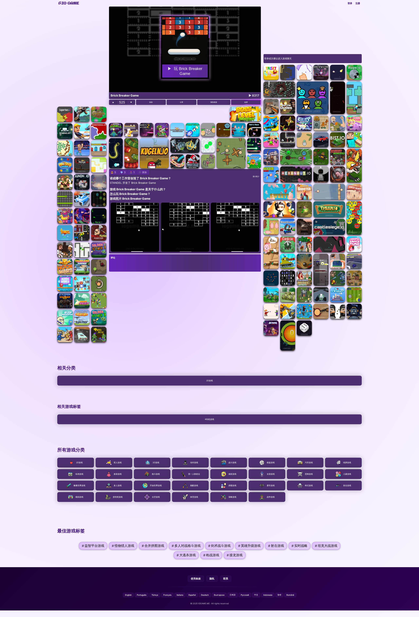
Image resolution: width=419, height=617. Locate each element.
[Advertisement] (81, 56)
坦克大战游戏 (326, 546)
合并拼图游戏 (153, 546)
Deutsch (205, 595)
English (128, 595)
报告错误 (213, 102)
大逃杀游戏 (186, 555)
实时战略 (299, 546)
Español (192, 595)
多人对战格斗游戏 (186, 546)
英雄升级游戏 (249, 546)
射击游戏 (276, 546)
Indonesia (267, 595)
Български (219, 595)
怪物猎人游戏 (123, 546)
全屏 (246, 102)
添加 (151, 102)
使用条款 (196, 578)
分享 (181, 102)
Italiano (180, 595)
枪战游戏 (211, 555)
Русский (245, 595)
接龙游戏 (235, 555)
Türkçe (155, 595)
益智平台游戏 (93, 546)
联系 (225, 578)
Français (167, 595)
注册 (357, 3)
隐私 (212, 578)
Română (290, 595)
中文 (256, 595)
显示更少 (256, 176)
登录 (350, 3)
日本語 (233, 595)
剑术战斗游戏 (219, 546)
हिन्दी (279, 595)
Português (141, 595)
